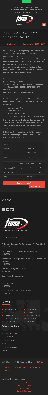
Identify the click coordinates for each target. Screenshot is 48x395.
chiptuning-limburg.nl (24, 385)
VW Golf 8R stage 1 (9, 283)
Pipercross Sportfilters (10, 367)
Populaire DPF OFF (8, 337)
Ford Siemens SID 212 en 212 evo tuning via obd (19, 251)
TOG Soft (40, 362)
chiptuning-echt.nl (24, 388)
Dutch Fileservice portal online (13, 276)
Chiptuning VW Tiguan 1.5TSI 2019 (14, 268)
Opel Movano (28, 44)
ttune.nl (24, 383)
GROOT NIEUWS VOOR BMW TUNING (17, 290)
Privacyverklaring (31, 7)
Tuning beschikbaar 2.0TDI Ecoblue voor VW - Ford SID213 (23, 244)
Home (15, 7)
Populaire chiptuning (9, 333)
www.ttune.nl (32, 321)
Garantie (5, 343)
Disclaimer (14, 10)
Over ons (32, 10)
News (21, 7)
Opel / (20, 44)
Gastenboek (26, 12)
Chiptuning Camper (8, 340)
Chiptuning (11, 44)
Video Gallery (6, 350)
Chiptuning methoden (9, 347)
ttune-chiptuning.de (24, 391)
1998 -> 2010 (40, 44)
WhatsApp (26, 2)
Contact (36, 12)
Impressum (23, 10)
